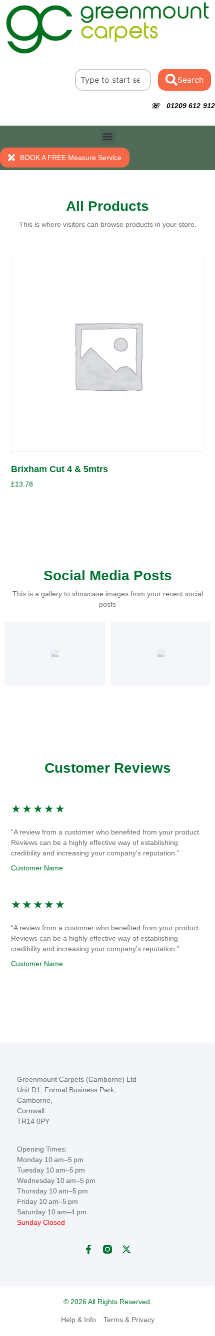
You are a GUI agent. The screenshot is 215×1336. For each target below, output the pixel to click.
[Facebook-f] (88, 1249)
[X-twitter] (126, 1249)
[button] (108, 137)
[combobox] (113, 80)
